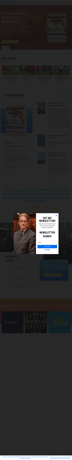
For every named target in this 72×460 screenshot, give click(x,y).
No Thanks (47, 249)
